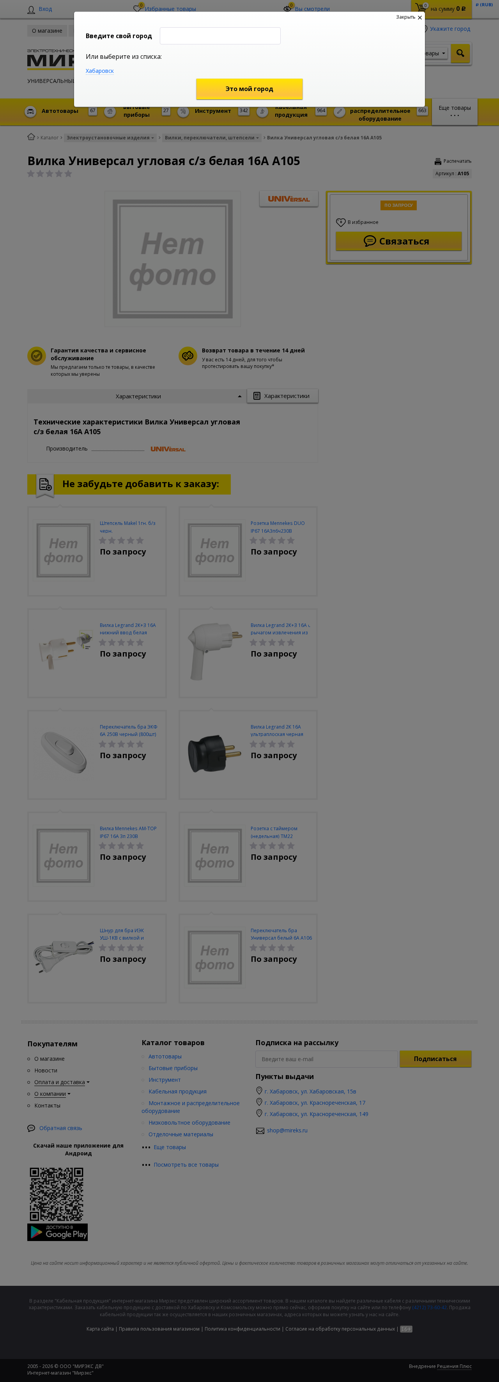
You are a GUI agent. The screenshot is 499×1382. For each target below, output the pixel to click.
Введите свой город (119, 36)
